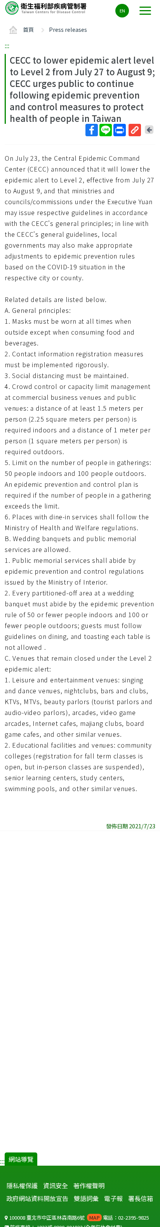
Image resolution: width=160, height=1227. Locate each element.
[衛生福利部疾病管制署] (47, 7)
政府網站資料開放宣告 (37, 1198)
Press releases (68, 29)
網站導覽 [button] (21, 1159)
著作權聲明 (88, 1185)
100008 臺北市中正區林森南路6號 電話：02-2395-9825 (78, 1217)
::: (7, 45)
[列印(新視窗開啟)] (120, 130)
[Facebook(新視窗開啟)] (92, 130)
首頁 (28, 29)
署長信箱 (140, 1198)
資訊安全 (55, 1185)
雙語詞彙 (86, 1198)
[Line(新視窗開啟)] (106, 130)
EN (122, 10)
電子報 (113, 1198)
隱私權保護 (22, 1185)
